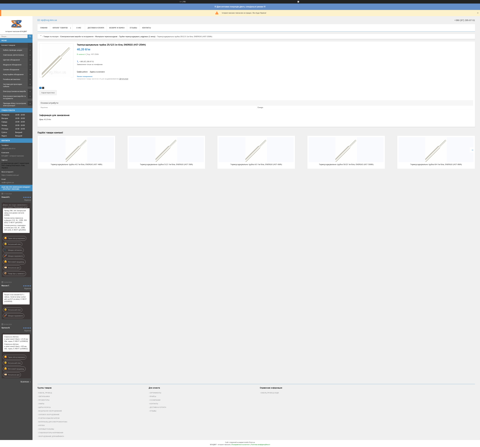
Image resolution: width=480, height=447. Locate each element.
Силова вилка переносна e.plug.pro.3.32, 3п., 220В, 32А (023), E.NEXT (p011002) (15, 220)
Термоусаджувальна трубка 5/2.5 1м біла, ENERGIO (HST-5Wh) (166, 164)
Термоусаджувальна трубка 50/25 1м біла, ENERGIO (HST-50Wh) (346, 164)
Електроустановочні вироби (14, 91)
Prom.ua (252, 442)
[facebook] (40, 88)
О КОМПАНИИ (155, 400)
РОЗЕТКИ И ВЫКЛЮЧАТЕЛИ (49, 418)
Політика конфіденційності (260, 444)
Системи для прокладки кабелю (12, 85)
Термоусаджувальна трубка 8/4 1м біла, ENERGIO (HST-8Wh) (436, 164)
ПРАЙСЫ (153, 396)
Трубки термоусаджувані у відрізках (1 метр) (137, 37)
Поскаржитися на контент (241, 444)
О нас (78, 28)
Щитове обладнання (11, 60)
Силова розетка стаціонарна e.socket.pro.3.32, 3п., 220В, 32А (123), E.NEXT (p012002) (15, 227)
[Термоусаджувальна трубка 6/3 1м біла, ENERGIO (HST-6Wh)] (256, 149)
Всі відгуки (25, 381)
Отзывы (133, 28)
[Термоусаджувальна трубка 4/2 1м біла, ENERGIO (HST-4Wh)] (76, 149)
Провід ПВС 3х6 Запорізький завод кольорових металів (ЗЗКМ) (15, 213)
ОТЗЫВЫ (153, 411)
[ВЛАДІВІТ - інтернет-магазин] (16, 24)
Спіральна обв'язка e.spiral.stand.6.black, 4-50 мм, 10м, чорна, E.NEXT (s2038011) (16, 346)
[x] (43, 88)
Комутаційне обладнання (13, 74)
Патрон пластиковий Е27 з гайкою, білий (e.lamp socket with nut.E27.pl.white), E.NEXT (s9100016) (15, 298)
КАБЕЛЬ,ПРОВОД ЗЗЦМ (270, 393)
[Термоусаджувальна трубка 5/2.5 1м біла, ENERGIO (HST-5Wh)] (166, 149)
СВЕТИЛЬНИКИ (44, 396)
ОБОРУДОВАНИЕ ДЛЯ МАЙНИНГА (51, 436)
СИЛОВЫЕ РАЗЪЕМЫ (46, 429)
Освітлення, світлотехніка (13, 55)
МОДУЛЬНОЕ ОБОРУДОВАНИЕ (50, 411)
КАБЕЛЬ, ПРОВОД (45, 393)
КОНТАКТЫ (154, 403)
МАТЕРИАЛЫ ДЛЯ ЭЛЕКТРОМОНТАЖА (52, 422)
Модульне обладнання (12, 65)
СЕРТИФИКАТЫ (155, 393)
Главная (43, 28)
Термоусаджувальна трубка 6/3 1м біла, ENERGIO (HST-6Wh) (256, 164)
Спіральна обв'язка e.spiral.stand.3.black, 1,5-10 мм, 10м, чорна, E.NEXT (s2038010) (16, 339)
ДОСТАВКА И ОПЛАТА (158, 407)
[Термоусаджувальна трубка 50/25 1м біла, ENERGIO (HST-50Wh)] (346, 149)
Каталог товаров (8, 45)
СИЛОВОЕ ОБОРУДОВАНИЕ (48, 414)
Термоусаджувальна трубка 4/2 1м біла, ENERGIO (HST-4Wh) (76, 164)
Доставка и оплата (96, 28)
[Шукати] (30, 36)
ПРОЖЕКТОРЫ (43, 400)
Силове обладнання (11, 69)
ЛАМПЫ (41, 403)
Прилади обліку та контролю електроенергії (14, 104)
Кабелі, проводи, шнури (12, 50)
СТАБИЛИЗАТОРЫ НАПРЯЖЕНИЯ (50, 432)
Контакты (146, 28)
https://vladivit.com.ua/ (10, 175)
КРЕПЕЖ (41, 425)
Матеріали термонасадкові (106, 37)
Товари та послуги (51, 37)
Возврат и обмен (116, 28)
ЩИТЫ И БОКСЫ (44, 407)
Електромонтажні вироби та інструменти (14, 97)
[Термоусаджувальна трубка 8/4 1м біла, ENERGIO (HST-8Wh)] (436, 149)
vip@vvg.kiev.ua (8, 182)
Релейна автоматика (11, 79)
